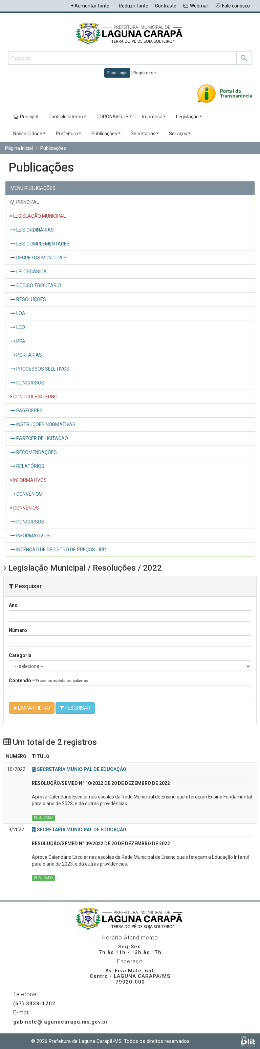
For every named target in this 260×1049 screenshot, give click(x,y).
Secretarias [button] (143, 133)
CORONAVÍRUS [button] (112, 116)
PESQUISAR (77, 708)
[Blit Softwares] (248, 1041)
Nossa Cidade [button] (27, 133)
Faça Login (117, 73)
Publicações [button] (104, 133)
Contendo (48, 680)
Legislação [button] (187, 116)
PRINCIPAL (27, 202)
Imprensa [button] (152, 116)
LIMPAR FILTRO (33, 708)
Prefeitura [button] (67, 133)
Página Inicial (19, 148)
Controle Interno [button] (65, 116)
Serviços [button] (178, 133)
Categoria (20, 655)
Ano (13, 605)
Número (18, 630)
